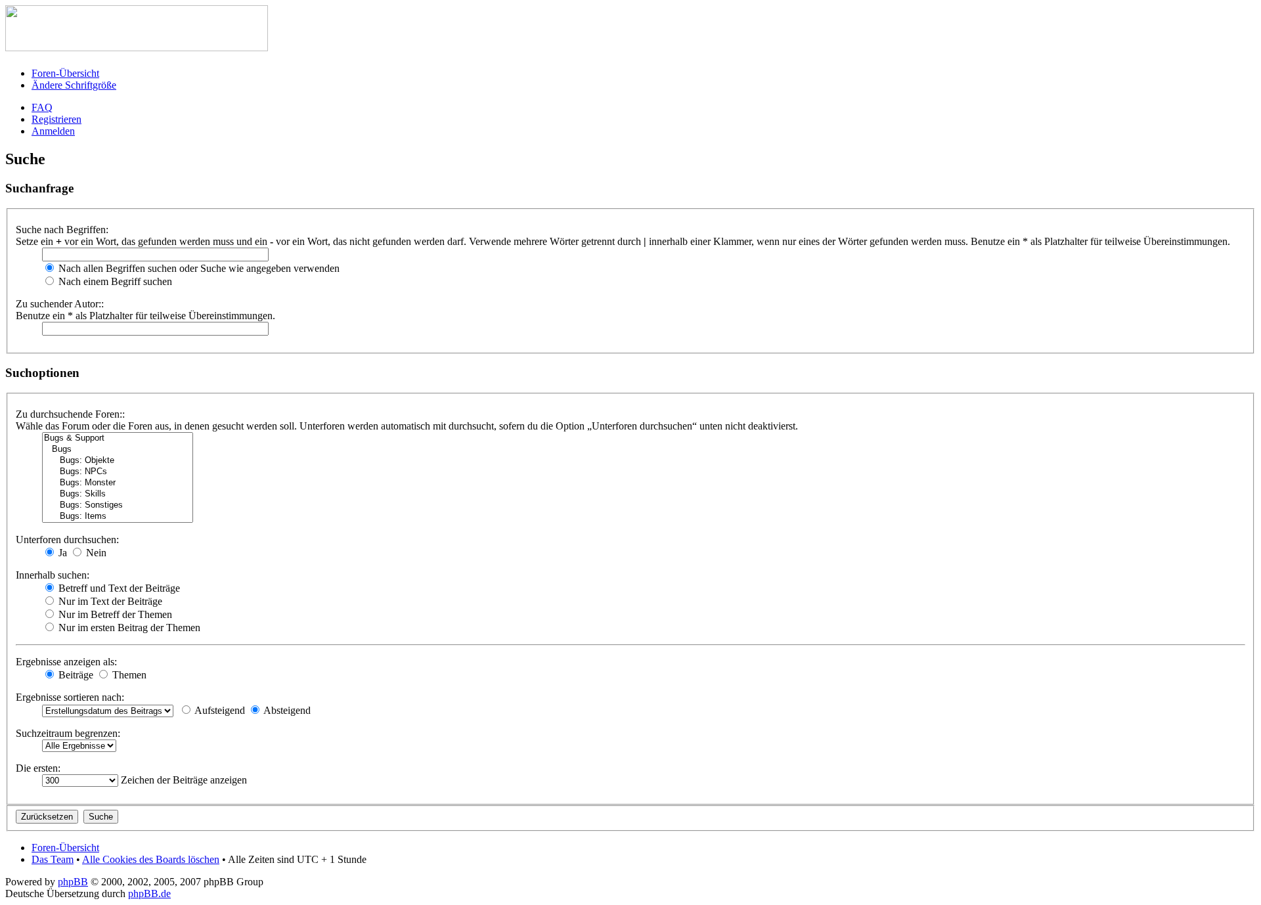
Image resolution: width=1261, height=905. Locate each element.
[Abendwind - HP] (136, 47)
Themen (128, 674)
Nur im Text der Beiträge (109, 601)
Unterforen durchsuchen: (67, 539)
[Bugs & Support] (117, 438)
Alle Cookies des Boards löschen (150, 859)
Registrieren (56, 119)
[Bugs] (117, 449)
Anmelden (53, 131)
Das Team (53, 859)
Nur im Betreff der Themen (114, 614)
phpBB (73, 881)
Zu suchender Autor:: (60, 303)
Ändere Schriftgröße (74, 85)
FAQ (42, 107)
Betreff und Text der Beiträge (118, 588)
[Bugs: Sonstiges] (117, 505)
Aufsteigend (218, 710)
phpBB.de (149, 893)
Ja (61, 552)
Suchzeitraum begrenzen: (68, 733)
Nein (94, 552)
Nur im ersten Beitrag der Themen (128, 627)
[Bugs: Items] (117, 516)
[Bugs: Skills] (117, 494)
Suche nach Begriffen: (62, 229)
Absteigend (286, 710)
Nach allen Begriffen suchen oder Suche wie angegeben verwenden (198, 268)
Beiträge (74, 674)
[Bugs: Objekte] (117, 460)
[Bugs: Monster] (117, 483)
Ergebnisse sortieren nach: (70, 697)
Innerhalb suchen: (52, 575)
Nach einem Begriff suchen (114, 281)
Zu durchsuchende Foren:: (70, 414)
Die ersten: (38, 768)
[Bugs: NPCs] (117, 471)
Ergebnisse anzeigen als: (66, 661)
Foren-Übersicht (65, 73)
